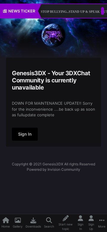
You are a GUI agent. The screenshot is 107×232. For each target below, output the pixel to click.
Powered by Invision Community (53, 169)
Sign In (25, 134)
